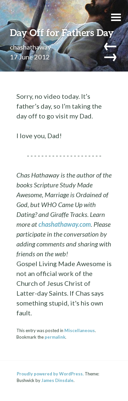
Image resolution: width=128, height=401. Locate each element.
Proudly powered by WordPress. (50, 373)
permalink (55, 337)
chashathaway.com (64, 224)
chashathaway (30, 47)
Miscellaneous (79, 330)
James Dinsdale (57, 380)
